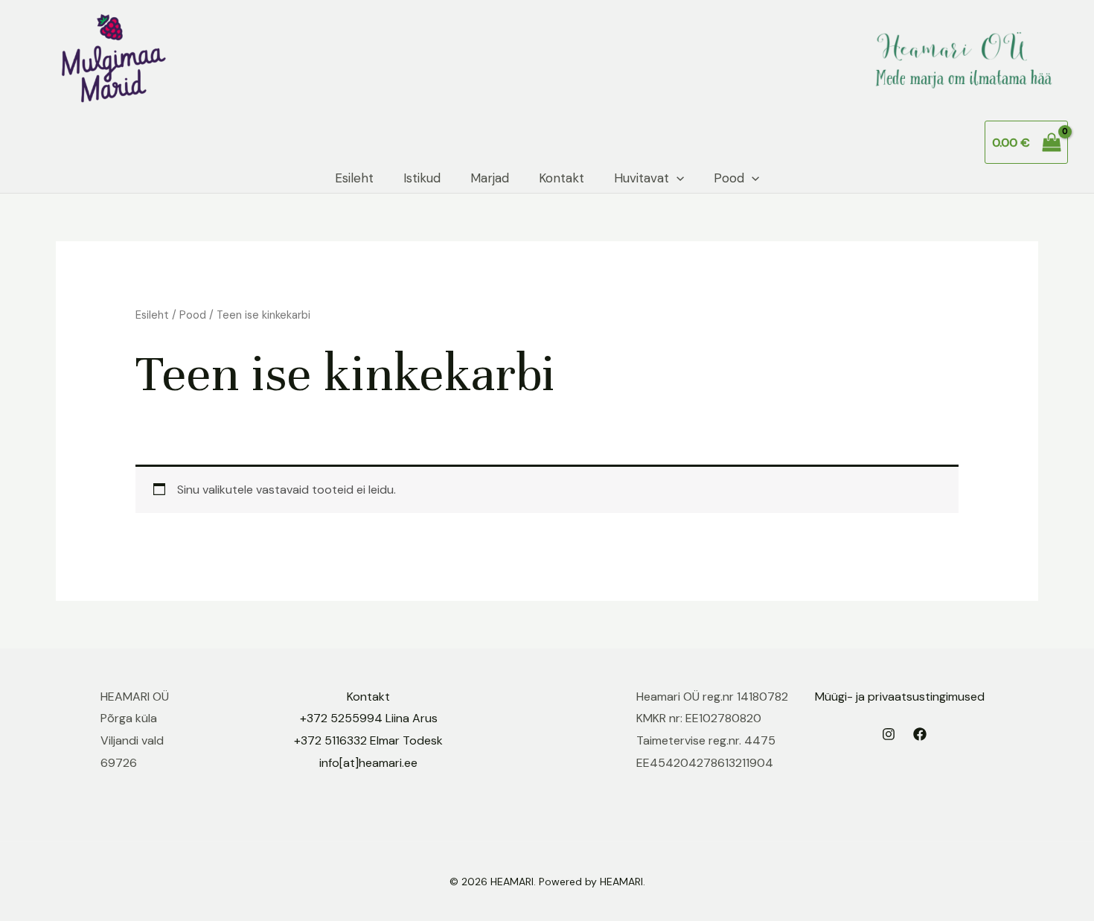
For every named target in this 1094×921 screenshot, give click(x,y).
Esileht (354, 178)
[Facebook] (920, 734)
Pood (729, 178)
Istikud (422, 178)
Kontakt (561, 178)
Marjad (489, 178)
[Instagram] (888, 734)
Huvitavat (641, 178)
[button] (676, 178)
